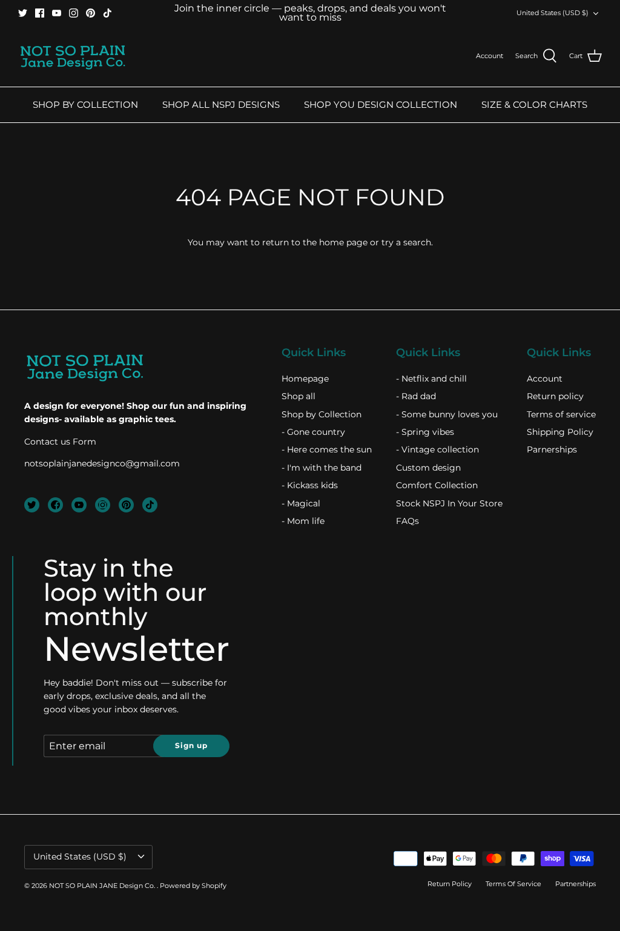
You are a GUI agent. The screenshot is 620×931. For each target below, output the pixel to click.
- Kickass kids (310, 485)
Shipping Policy (560, 431)
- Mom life (303, 520)
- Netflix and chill (431, 378)
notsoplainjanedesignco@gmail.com (102, 463)
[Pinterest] (90, 13)
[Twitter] (22, 13)
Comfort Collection (437, 485)
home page (343, 242)
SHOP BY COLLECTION (85, 104)
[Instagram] (73, 13)
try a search (406, 242)
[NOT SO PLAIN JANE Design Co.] (72, 56)
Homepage (305, 378)
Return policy (555, 396)
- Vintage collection (437, 449)
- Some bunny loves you (447, 414)
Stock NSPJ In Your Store (449, 503)
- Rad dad (416, 396)
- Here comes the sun (327, 449)
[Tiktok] (107, 13)
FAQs (407, 520)
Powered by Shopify (193, 885)
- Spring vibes (425, 431)
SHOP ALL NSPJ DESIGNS (221, 104)
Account (544, 378)
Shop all (298, 396)
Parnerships (552, 449)
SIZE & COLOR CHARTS (534, 104)
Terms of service (561, 414)
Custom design (428, 467)
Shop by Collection (321, 414)
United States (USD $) (552, 12)
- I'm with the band (321, 467)
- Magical (301, 503)
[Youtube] (56, 13)
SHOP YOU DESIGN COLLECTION (380, 104)
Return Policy (449, 884)
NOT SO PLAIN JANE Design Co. (103, 885)
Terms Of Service (513, 884)
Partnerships (575, 884)
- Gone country (313, 431)
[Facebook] (39, 13)
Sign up (191, 745)
